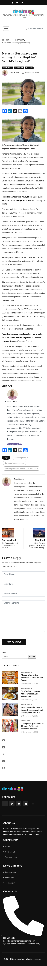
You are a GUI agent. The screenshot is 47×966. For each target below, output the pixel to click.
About (8, 846)
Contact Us (10, 852)
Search (5, 652)
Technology (10, 883)
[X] (3, 755)
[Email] (20, 444)
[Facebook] (12, 3)
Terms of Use (11, 857)
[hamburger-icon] (6, 28)
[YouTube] (3, 762)
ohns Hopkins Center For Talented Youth (21, 468)
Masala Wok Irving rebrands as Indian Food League (32, 677)
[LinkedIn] (3, 748)
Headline (29, 68)
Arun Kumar (14, 73)
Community (20, 40)
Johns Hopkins (19, 458)
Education (19, 68)
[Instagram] (3, 769)
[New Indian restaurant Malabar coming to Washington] (10, 693)
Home (8, 40)
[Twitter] (16, 3)
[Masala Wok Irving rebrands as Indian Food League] (10, 677)
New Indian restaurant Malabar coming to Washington (31, 693)
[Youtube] (21, 3)
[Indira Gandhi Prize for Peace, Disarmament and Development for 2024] (10, 709)
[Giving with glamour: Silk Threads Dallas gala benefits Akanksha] (10, 725)
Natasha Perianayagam (14, 463)
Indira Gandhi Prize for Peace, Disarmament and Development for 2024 (32, 710)
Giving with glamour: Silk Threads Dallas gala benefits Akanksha (32, 726)
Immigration (10, 872)
